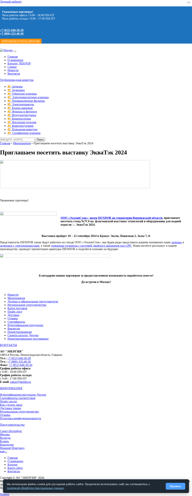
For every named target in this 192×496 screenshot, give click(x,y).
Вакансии (14, 328)
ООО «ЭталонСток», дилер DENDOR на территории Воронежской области (111, 217)
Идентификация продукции (25, 325)
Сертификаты (16, 321)
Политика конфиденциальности (20, 418)
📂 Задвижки (16, 90)
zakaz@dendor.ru (20, 381)
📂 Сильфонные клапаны (24, 133)
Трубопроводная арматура (17, 80)
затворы (176, 242)
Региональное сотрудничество (27, 304)
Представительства (12, 424)
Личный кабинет (11, 1)
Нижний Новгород (12, 448)
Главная (13, 56)
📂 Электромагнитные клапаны (28, 97)
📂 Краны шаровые (20, 108)
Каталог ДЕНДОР (19, 63)
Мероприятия (22, 143)
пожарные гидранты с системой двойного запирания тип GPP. (91, 245)
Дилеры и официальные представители (33, 301)
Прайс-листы (8, 401)
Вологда (5, 437)
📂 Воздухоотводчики (22, 115)
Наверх (4, 494)
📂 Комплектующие (21, 125)
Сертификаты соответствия (17, 398)
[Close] (188, 2)
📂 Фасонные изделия (22, 122)
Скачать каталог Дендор (23, 335)
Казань (4, 441)
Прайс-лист (15, 311)
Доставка (13, 315)
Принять (175, 486)
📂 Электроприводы (21, 104)
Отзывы (13, 318)
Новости (13, 70)
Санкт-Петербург (11, 431)
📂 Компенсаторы (19, 118)
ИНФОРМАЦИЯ (11, 388)
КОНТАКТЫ (8, 345)
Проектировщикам (20, 331)
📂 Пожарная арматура (22, 129)
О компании (15, 60)
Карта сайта (15, 468)
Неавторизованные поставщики (28, 338)
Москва (5, 434)
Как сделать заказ (11, 404)
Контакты (14, 73)
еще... (3, 451)
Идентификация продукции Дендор (23, 394)
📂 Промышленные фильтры (26, 100)
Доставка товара (10, 408)
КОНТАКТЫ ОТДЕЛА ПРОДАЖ (21, 41)
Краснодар (7, 444)
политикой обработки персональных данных (35, 488)
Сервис (12, 66)
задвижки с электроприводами (19, 245)
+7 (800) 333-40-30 (11, 33)
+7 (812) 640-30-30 (11, 30)
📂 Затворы (15, 86)
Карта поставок (17, 308)
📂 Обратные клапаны (22, 93)
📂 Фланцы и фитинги (22, 111)
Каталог (13, 464)
